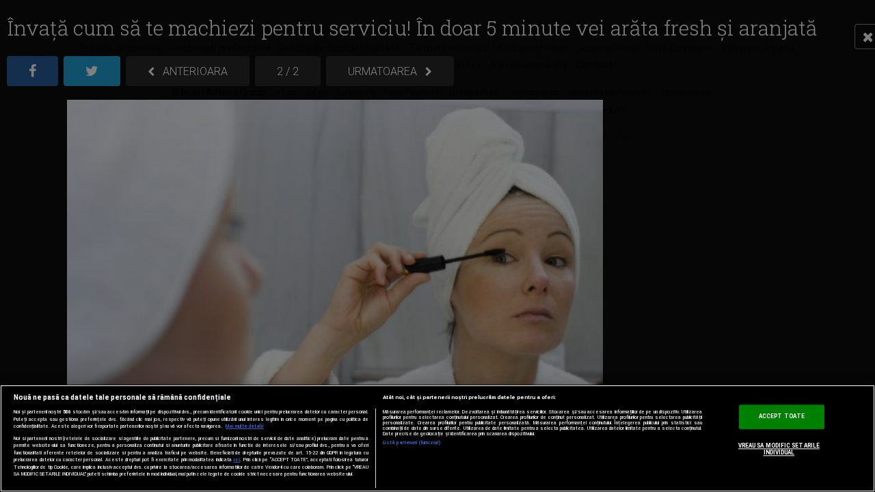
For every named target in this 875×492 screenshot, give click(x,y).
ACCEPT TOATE (782, 416)
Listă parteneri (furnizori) (412, 443)
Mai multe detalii (245, 426)
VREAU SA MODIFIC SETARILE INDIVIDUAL (779, 449)
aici (236, 459)
